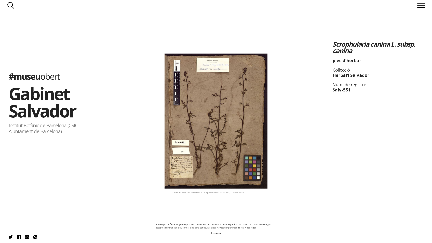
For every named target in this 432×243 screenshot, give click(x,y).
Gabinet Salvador (42, 102)
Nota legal (250, 227)
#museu (34, 76)
